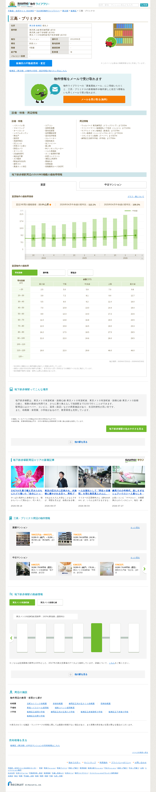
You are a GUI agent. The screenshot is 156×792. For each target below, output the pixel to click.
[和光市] (133, 637)
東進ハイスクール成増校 (38, 708)
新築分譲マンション (95, 768)
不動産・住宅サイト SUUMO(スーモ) (22, 768)
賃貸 (41, 768)
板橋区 (74, 11)
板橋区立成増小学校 (36, 712)
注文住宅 (11, 773)
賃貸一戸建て (73, 768)
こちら (112, 663)
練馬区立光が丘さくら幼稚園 (82, 703)
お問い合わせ (141, 763)
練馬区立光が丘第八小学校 (63, 712)
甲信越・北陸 (29, 776)
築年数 (45, 273)
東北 (16, 776)
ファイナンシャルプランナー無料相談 (104, 773)
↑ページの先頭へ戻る (140, 752)
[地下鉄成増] (115, 637)
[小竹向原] (40, 637)
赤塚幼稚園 (58, 703)
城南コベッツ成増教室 (65, 708)
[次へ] (144, 568)
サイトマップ (90, 763)
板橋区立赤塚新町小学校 (92, 712)
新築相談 (47, 773)
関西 (41, 776)
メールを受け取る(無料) (94, 99)
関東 (20, 776)
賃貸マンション (50, 768)
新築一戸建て (122, 768)
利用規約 (104, 763)
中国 (51, 776)
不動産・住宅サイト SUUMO (21, 11)
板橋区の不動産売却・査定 (30, 63)
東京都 (65, 11)
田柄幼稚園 (106, 703)
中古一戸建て (134, 768)
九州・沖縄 (58, 776)
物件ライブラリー (81, 773)
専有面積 (18, 273)
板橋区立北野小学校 (36, 716)
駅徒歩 (73, 273)
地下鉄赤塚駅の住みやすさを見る (126, 429)
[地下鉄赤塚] (96, 637)
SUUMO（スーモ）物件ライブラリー (28, 4)
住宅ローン (69, 773)
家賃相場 (83, 768)
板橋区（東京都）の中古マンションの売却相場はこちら (35, 745)
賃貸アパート (62, 768)
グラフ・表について (136, 196)
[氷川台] (59, 637)
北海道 (10, 776)
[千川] (22, 637)
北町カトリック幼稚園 (37, 703)
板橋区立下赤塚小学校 (118, 712)
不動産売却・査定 (36, 773)
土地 (142, 768)
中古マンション (110, 768)
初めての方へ (74, 763)
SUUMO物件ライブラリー (48, 11)
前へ (11, 638)
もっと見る (135, 528)
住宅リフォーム (22, 773)
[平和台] (78, 637)
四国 (46, 776)
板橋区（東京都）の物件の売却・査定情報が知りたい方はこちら (38, 71)
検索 (145, 5)
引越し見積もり (58, 773)
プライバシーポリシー (121, 763)
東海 (37, 776)
